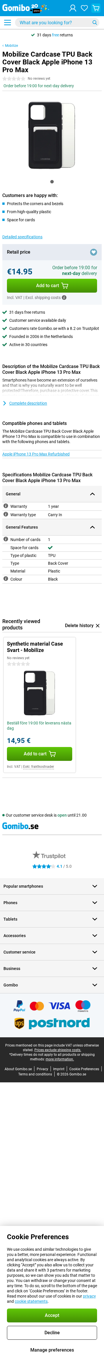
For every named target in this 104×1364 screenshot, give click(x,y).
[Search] (94, 22)
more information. (60, 1059)
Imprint (58, 1069)
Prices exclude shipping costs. (57, 1050)
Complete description (28, 403)
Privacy (42, 1069)
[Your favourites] (84, 8)
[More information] (64, 297)
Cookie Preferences (84, 1069)
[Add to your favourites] (93, 252)
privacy (89, 1296)
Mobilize (11, 46)
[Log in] (73, 8)
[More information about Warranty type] (5, 514)
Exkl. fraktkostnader (38, 767)
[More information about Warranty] (5, 505)
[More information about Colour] (5, 578)
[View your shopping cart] (96, 8)
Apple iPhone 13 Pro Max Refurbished (36, 454)
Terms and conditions (35, 1074)
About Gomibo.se (18, 1069)
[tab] (52, 181)
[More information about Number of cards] (5, 539)
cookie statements (31, 1301)
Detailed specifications (22, 237)
